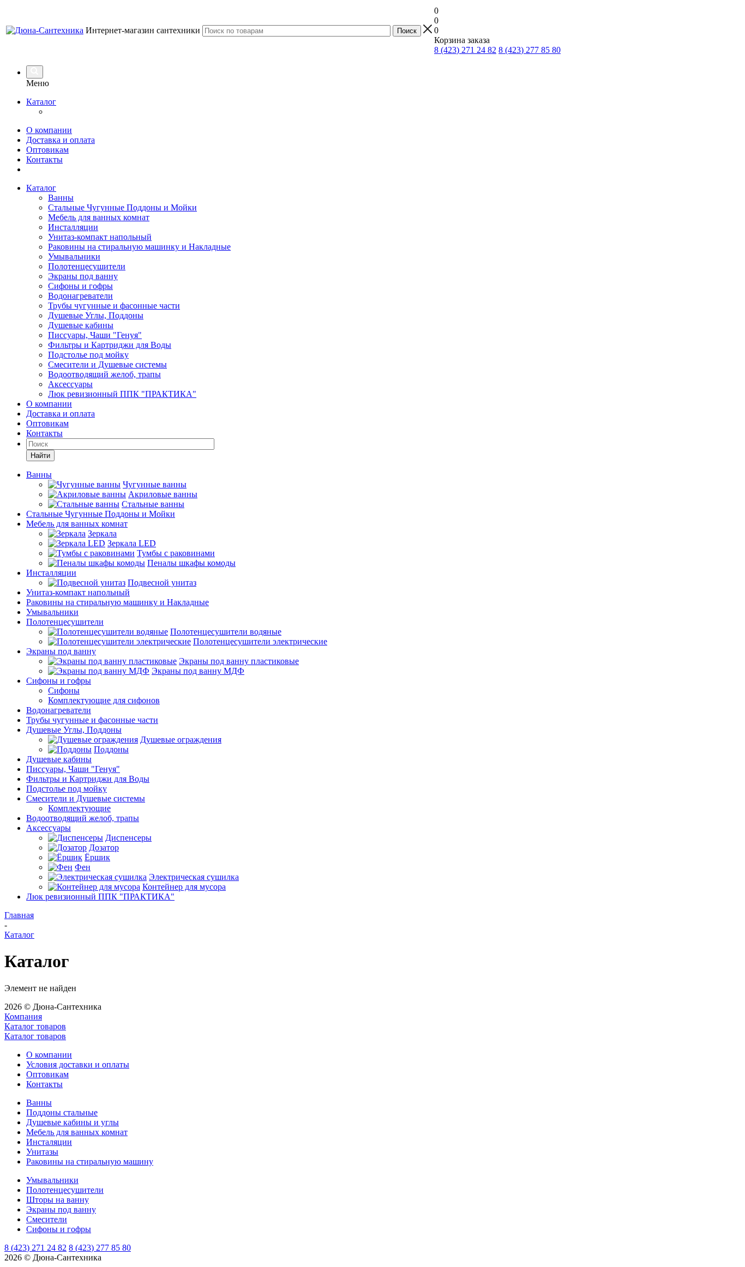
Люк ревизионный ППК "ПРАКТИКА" (122, 394)
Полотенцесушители (86, 266)
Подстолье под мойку (88, 354)
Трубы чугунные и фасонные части (114, 305)
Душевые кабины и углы (72, 1122)
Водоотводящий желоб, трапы (104, 374)
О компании (49, 130)
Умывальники (74, 256)
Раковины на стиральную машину (89, 1161)
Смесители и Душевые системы (107, 364)
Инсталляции (73, 227)
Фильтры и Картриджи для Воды (109, 344)
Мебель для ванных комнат (98, 217)
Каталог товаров (35, 1026)
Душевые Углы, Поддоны (95, 315)
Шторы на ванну (57, 1199)
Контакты (44, 159)
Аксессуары (70, 384)
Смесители (46, 1219)
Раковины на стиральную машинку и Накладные (139, 246)
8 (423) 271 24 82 (465, 50)
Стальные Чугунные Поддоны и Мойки (122, 207)
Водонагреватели (80, 295)
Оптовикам (47, 149)
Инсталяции (49, 1142)
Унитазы (42, 1151)
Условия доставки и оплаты (77, 1064)
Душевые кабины (80, 325)
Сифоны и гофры (80, 286)
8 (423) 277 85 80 (529, 50)
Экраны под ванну (83, 276)
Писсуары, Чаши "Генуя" (95, 335)
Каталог (41, 101)
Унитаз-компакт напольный (100, 237)
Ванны (61, 197)
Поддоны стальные (62, 1112)
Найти (40, 455)
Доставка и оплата (60, 139)
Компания (23, 1016)
